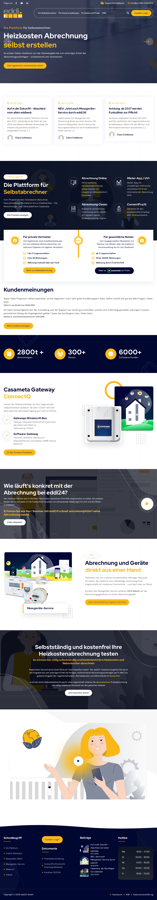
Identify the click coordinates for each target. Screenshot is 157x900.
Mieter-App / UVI (138, 178)
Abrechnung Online (94, 178)
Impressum (117, 894)
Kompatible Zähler (14, 858)
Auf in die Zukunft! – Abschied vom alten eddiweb (100, 847)
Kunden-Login (52, 839)
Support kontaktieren (114, 3)
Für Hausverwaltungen (69, 13)
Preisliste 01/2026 (52, 872)
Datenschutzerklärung (143, 894)
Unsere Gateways (14, 853)
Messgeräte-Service (15, 864)
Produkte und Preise (90, 13)
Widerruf (10, 869)
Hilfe (104, 13)
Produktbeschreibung (54, 858)
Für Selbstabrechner (47, 13)
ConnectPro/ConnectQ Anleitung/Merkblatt (54, 865)
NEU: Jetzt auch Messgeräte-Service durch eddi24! (103, 859)
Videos (9, 874)
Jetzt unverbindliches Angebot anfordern (107, 602)
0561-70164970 (146, 3)
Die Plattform (12, 848)
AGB (128, 894)
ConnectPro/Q (136, 204)
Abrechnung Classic (94, 204)
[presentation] (7, 41)
